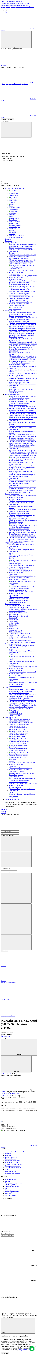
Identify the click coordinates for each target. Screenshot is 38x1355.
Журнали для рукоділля (12, 799)
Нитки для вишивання (12, 604)
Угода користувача (11, 1190)
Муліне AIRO (13, 619)
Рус (6, 12)
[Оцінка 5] (16, 942)
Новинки (8, 239)
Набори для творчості (12, 494)
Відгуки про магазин (16, 7)
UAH (32, 28)
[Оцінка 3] (16, 911)
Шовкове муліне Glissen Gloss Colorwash (22, 642)
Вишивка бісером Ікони (12, 394)
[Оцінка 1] (16, 880)
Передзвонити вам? (7, 119)
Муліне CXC (13, 625)
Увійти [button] (3, 1092)
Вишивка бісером (10, 310)
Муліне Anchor (13, 621)
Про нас (3, 3)
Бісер (6, 687)
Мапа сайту (8, 1193)
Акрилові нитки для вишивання (19, 633)
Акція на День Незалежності (14, 188)
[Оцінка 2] (16, 896)
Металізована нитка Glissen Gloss (20, 640)
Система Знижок (28, 7)
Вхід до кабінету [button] (10, 1179)
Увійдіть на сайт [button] (6, 1073)
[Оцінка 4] (16, 926)
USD (2, 30)
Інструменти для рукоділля (14, 543)
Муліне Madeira (14, 623)
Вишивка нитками (11, 242)
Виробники (8, 241)
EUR (6, 30)
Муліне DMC (13, 618)
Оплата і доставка (11, 1185)
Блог (22, 5)
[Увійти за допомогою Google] (16, 859)
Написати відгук (6, 1036)
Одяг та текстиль (10, 717)
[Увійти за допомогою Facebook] (16, 844)
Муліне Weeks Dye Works (17, 635)
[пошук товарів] (16, 130)
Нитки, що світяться (15, 632)
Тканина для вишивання (13, 644)
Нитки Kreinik (13, 628)
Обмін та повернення (14, 5)
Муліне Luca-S (13, 626)
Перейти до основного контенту (11, 1)
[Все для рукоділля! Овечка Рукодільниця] (10, 1123)
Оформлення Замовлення (14, 3)
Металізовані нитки (15, 630)
